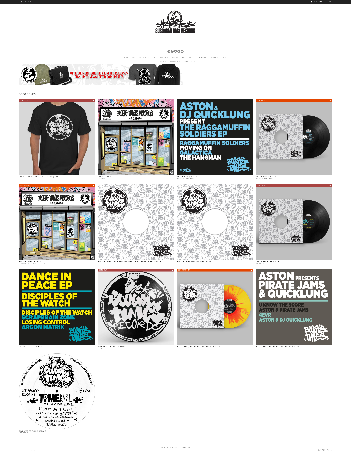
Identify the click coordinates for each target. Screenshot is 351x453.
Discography (202, 57)
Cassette (174, 57)
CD (154, 57)
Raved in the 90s (190, 61)
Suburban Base (161, 61)
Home (126, 57)
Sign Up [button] (214, 57)
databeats (31, 451)
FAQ (319, 450)
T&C (323, 450)
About (191, 57)
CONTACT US (166, 448)
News (183, 57)
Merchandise (144, 57)
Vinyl (133, 57)
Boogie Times (175, 61)
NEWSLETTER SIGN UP (181, 448)
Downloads (163, 57)
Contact (224, 57)
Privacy (329, 450)
